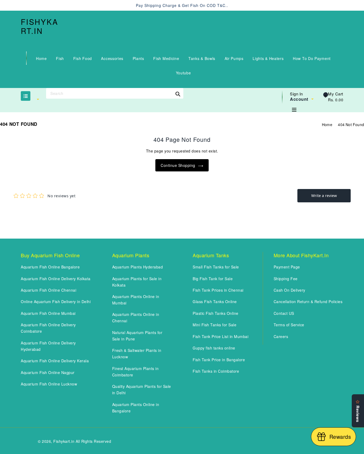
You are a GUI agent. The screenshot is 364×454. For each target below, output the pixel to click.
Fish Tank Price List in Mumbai (220, 336)
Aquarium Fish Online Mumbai (48, 313)
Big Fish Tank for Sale (213, 278)
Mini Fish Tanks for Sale (214, 324)
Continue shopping (178, 165)
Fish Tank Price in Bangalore (219, 359)
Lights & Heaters (268, 58)
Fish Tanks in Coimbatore (216, 371)
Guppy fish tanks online (214, 348)
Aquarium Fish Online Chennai (48, 290)
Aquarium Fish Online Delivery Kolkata (56, 278)
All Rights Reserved (93, 441)
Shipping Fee (286, 278)
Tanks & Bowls (201, 58)
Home (41, 58)
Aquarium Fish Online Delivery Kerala (55, 360)
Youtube (183, 72)
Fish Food (82, 58)
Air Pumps (234, 58)
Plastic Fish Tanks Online (215, 313)
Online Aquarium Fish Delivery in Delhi (56, 301)
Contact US (284, 313)
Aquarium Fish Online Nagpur (48, 372)
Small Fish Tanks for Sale (216, 267)
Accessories (112, 58)
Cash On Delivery (289, 290)
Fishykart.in (39, 26)
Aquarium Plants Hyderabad (137, 267)
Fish (60, 58)
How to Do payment (312, 58)
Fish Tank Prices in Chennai (218, 290)
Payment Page (287, 267)
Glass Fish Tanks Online (215, 301)
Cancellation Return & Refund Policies (308, 301)
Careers (281, 336)
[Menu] (294, 108)
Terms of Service (289, 324)
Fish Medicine (166, 58)
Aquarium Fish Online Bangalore (50, 267)
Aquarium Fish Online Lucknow (49, 384)
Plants (138, 58)
